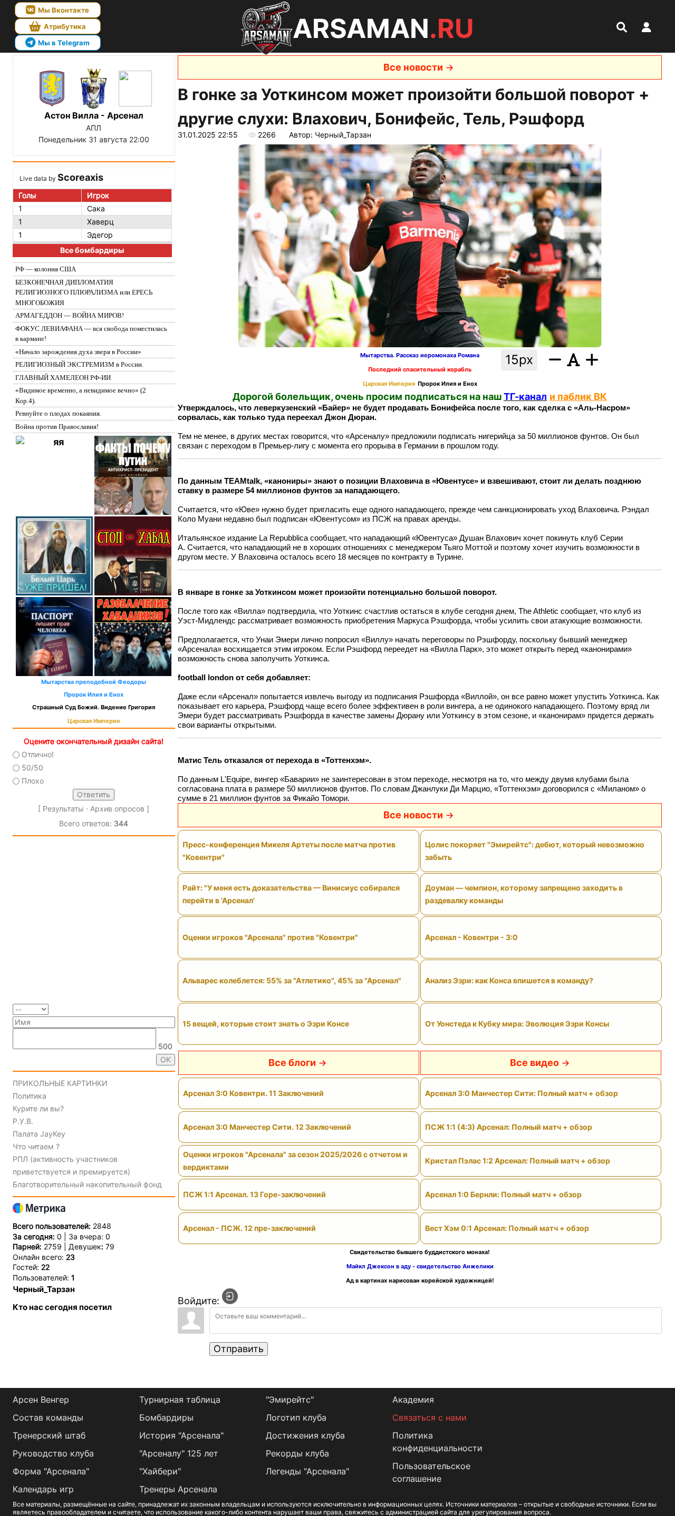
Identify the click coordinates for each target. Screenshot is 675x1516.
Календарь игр (43, 1489)
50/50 (32, 767)
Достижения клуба (305, 1435)
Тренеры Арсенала (178, 1489)
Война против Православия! (57, 427)
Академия (413, 1399)
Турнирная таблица (179, 1399)
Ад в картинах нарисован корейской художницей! (420, 1280)
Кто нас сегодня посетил (62, 1307)
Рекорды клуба (297, 1453)
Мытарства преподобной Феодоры (93, 682)
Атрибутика (65, 26)
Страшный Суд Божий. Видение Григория (93, 707)
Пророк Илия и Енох (93, 694)
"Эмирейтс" (290, 1399)
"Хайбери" (160, 1471)
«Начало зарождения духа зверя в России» (78, 352)
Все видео (534, 1062)
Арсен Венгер (41, 1399)
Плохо (33, 781)
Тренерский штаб (49, 1435)
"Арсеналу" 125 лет (178, 1453)
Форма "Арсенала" (51, 1471)
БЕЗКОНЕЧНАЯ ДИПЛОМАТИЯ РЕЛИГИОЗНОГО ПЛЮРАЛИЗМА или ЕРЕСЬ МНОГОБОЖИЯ (83, 292)
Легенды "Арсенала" (307, 1471)
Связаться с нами (429, 1417)
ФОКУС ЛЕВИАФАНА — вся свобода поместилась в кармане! (91, 334)
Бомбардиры (166, 1417)
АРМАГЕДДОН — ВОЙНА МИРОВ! (69, 315)
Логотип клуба (296, 1417)
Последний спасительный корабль (419, 369)
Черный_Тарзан (44, 1289)
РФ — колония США (45, 269)
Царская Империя (94, 721)
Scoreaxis (80, 177)
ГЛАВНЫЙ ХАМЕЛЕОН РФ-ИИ (63, 378)
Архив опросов (117, 808)
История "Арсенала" (181, 1435)
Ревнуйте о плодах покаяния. (58, 413)
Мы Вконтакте (63, 10)
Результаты (63, 808)
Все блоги (292, 1062)
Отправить (239, 1348)
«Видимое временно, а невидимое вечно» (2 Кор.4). (80, 395)
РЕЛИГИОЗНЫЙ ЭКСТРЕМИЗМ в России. (79, 364)
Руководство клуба (53, 1453)
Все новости (413, 67)
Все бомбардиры (92, 250)
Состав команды (48, 1417)
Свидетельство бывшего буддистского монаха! (420, 1252)
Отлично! (38, 754)
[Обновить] (171, 1008)
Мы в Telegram (64, 42)
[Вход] (230, 1296)
